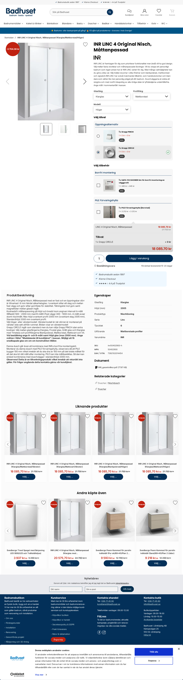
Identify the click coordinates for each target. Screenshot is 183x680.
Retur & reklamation (61, 634)
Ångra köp (58, 639)
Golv (153, 23)
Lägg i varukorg (127, 259)
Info (121, 140)
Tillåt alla (154, 652)
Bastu (80, 23)
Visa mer (39, 675)
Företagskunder (13, 623)
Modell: (97, 104)
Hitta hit (147, 635)
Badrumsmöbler (12, 23)
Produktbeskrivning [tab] (20, 295)
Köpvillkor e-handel (61, 620)
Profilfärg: (138, 91)
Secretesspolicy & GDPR (63, 624)
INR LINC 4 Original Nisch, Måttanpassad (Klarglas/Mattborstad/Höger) (50, 37)
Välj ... (25, 476)
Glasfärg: (98, 91)
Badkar (105, 23)
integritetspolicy (122, 583)
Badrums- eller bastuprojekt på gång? (70, 30)
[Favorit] (85, 44)
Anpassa (152, 660)
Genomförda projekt (15, 637)
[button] (85, 82)
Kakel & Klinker (34, 23)
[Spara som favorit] (44, 416)
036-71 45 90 (107, 601)
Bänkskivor (52, 23)
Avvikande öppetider (153, 619)
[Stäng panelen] (179, 649)
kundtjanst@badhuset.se (108, 604)
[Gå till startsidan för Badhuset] (20, 12)
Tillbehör (141, 23)
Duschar (92, 23)
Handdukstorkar (123, 23)
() (112, 367)
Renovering (11, 632)
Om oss (9, 618)
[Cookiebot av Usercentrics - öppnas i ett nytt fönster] (17, 675)
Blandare (67, 23)
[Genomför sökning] (110, 12)
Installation (11, 627)
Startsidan (9, 37)
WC (163, 23)
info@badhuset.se (152, 604)
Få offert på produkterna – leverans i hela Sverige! (110, 30)
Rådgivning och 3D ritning (17, 642)
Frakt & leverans (59, 629)
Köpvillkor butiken (60, 615)
